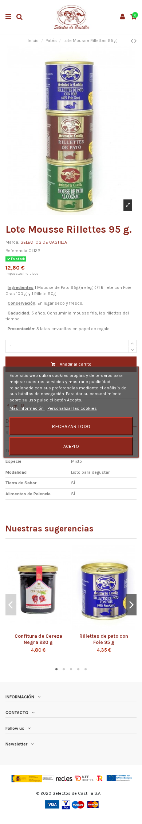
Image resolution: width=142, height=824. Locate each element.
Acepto (71, 446)
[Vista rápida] (42, 628)
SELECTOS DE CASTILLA (43, 242)
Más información (27, 408)
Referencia (16, 250)
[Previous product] (132, 41)
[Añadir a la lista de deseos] (33, 628)
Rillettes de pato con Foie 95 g (103, 639)
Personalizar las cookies (72, 408)
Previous (10, 604)
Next (131, 604)
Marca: (12, 242)
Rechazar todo (71, 426)
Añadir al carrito (75, 364)
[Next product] (135, 41)
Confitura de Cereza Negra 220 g (38, 639)
